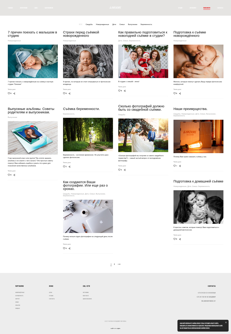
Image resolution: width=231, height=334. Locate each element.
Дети (114, 24)
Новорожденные (102, 24)
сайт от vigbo (115, 328)
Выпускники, (211, 114)
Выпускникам (49, 8)
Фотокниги (193, 8)
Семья (122, 24)
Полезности (206, 8)
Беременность (146, 24)
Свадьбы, (177, 114)
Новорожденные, (188, 114)
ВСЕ (81, 24)
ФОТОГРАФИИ (23, 8)
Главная (10, 8)
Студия (180, 8)
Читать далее (12, 89)
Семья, (126, 41)
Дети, (120, 41)
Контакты (220, 8)
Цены (36, 8)
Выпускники (133, 24)
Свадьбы (89, 24)
